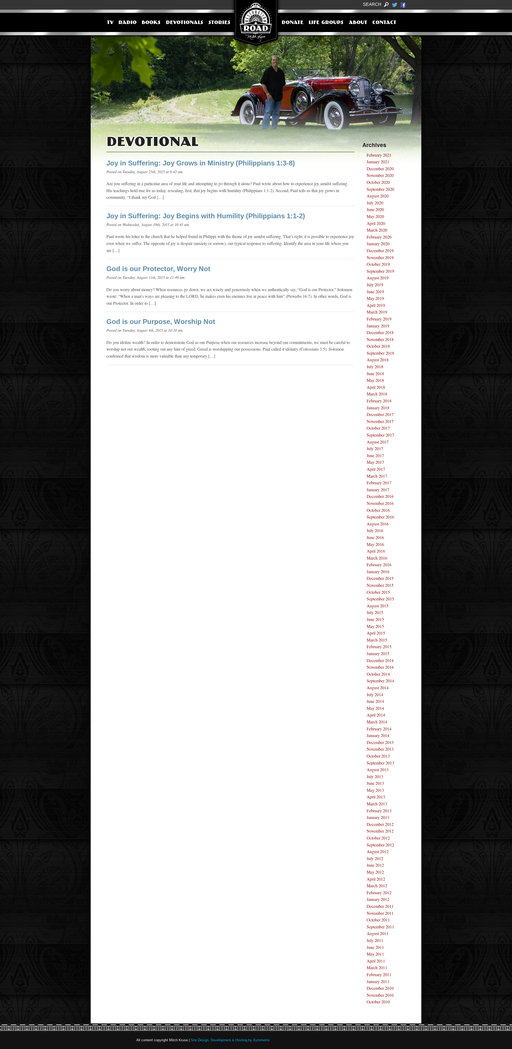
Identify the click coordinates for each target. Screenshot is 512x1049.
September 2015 (380, 598)
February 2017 (379, 482)
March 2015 (377, 640)
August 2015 (378, 605)
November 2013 (380, 749)
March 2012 (377, 885)
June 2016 (375, 537)
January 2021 (378, 161)
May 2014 (375, 708)
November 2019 (380, 257)
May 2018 (375, 380)
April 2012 (376, 879)
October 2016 (378, 510)
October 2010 (378, 1001)
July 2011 (375, 940)
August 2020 (378, 196)
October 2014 (378, 674)
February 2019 (379, 319)
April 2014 (376, 715)
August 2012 (378, 851)
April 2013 (376, 796)
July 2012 (375, 858)
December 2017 (380, 414)
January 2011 (378, 981)
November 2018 (380, 339)
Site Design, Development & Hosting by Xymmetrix (230, 1040)
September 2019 (380, 271)
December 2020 (380, 168)
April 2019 (376, 305)
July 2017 (375, 448)
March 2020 (377, 230)
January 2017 (378, 489)
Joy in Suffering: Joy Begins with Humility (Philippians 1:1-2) (205, 216)
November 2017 (380, 421)
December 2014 (380, 660)
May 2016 (375, 544)
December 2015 (380, 578)
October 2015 (378, 592)
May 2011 (375, 954)
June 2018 (375, 373)
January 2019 (378, 325)
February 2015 (379, 646)
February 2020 (379, 237)
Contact (384, 23)
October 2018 (378, 346)
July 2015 (375, 612)
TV (110, 23)
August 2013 (378, 769)
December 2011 (380, 906)
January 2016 (378, 571)
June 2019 (375, 291)
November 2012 (380, 831)
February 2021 (379, 155)
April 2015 (376, 633)
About (358, 23)
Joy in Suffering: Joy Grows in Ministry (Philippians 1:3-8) (200, 163)
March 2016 (377, 558)
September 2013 (380, 763)
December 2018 (380, 332)
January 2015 (378, 653)
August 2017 (378, 442)
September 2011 (380, 926)
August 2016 (378, 524)
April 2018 (376, 387)
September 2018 (380, 353)
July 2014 (375, 694)
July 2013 (375, 776)
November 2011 (380, 913)
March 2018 (377, 394)
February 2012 (379, 892)
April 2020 (376, 223)
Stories (219, 23)
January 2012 (378, 899)
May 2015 (375, 626)
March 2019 (377, 312)
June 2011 (375, 947)
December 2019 (380, 250)
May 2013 (375, 790)
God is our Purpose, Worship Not (160, 321)
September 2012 (380, 845)
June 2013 (375, 783)
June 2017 (375, 455)
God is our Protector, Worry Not (158, 268)
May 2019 (375, 298)
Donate (292, 23)
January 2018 (378, 407)
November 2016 (380, 503)
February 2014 (379, 728)
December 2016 (380, 496)
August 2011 (378, 933)
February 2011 (379, 974)
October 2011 (378, 920)
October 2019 (378, 264)
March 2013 (377, 803)
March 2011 (377, 967)
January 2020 (378, 243)
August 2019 (378, 277)
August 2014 (378, 687)
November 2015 (380, 585)
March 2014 (377, 722)
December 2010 (380, 988)
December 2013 (380, 742)
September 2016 (380, 517)
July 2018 (375, 366)
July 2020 (375, 202)
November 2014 (380, 667)
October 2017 (378, 428)
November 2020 (380, 175)
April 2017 (376, 469)
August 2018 (378, 359)
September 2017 (380, 435)
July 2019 (375, 284)
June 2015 (375, 619)
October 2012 (378, 838)
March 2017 (377, 476)
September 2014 (380, 680)
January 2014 (378, 735)
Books (151, 23)
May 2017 (375, 462)
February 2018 (379, 400)
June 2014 (375, 701)
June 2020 (375, 209)
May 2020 (375, 216)
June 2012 (375, 865)
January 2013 (378, 817)
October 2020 (378, 182)
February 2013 (379, 810)
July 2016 (375, 530)
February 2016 (379, 564)
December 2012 (380, 824)
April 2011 (376, 961)
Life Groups (326, 23)
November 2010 (380, 995)
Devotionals (184, 23)
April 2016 (376, 551)
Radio (127, 23)
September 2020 (380, 189)
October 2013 (378, 756)
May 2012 (375, 872)
